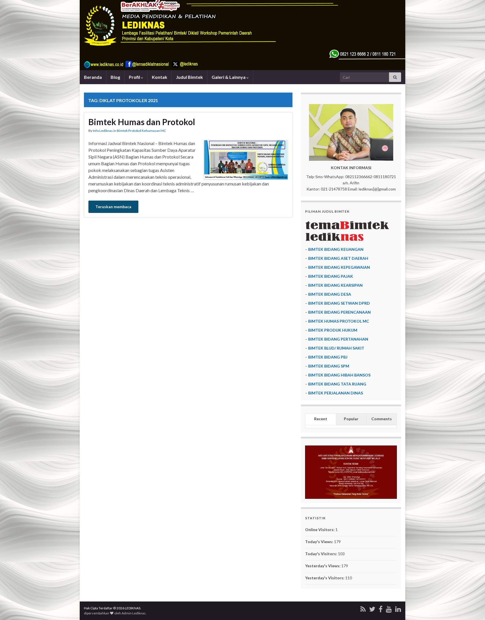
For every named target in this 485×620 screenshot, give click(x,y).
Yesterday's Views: (323, 565)
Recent (320, 418)
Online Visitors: (320, 529)
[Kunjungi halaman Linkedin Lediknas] (398, 608)
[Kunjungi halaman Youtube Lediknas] (389, 608)
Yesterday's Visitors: (325, 577)
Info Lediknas (103, 130)
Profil (135, 77)
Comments (381, 418)
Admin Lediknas (134, 613)
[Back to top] (472, 607)
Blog (115, 77)
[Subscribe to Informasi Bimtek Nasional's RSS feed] (363, 608)
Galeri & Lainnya (229, 77)
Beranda (93, 77)
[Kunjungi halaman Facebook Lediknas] (381, 608)
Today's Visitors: (321, 553)
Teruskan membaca (113, 206)
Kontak (159, 77)
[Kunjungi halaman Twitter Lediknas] (372, 608)
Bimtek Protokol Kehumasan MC (141, 130)
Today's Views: (319, 541)
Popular (351, 418)
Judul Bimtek (189, 77)
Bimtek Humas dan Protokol (141, 122)
